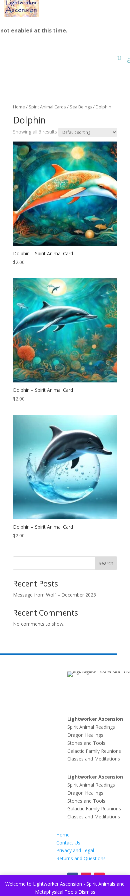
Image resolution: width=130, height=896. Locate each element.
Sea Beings (81, 107)
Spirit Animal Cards (47, 107)
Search (106, 563)
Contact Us (68, 842)
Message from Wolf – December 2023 (54, 595)
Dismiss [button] (86, 892)
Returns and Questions (81, 858)
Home (19, 107)
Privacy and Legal (75, 850)
